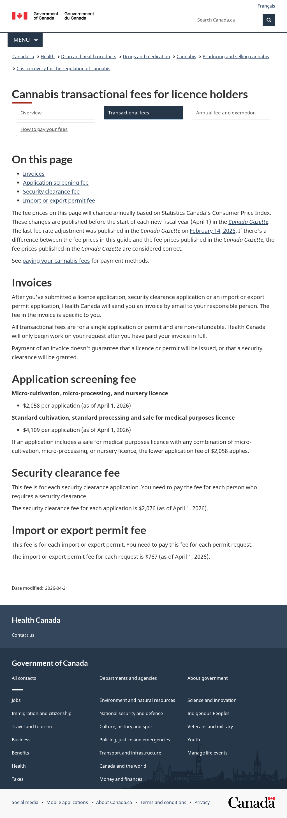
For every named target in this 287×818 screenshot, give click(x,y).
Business (21, 740)
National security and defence (131, 713)
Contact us (23, 635)
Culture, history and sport (126, 726)
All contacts (24, 678)
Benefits (20, 753)
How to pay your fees (44, 129)
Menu (22, 39)
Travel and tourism (32, 726)
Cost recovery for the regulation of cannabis (63, 68)
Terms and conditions (163, 802)
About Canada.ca (114, 802)
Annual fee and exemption (226, 112)
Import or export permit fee (59, 200)
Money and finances (120, 779)
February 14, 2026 (212, 230)
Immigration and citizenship (41, 713)
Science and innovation (212, 700)
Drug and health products (88, 56)
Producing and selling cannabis (236, 56)
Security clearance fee (51, 191)
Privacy (202, 802)
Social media (25, 802)
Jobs (16, 700)
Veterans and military (210, 726)
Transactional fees (128, 112)
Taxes (18, 779)
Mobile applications (67, 802)
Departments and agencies (128, 678)
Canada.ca (23, 56)
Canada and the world (122, 766)
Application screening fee (56, 182)
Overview (30, 112)
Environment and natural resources (137, 700)
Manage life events (208, 753)
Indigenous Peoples (209, 713)
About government (208, 678)
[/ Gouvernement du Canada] (53, 16)
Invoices (34, 173)
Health (48, 56)
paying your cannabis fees (56, 260)
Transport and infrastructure (130, 753)
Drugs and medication (146, 56)
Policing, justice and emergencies (134, 740)
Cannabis (186, 56)
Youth (194, 740)
